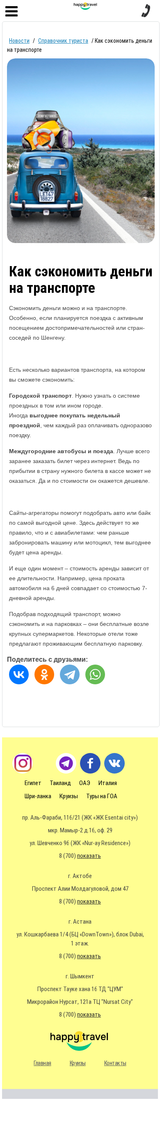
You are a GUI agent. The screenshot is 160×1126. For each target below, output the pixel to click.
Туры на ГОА (101, 796)
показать (89, 856)
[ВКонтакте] (19, 674)
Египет (33, 783)
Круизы (68, 796)
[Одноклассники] (44, 674)
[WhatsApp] (95, 674)
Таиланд (60, 783)
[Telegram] (70, 674)
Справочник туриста (63, 40)
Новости (19, 40)
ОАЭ (84, 783)
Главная (42, 1063)
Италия (107, 783)
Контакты (115, 1063)
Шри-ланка (38, 796)
